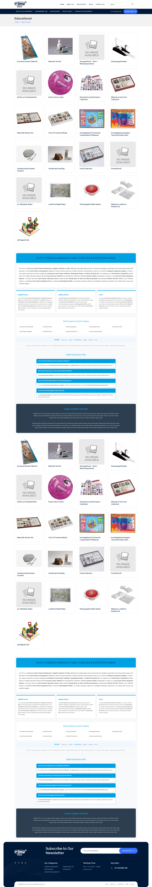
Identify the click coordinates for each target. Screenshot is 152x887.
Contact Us (100, 4)
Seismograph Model (119, 61)
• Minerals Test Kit (47, 327)
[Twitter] (19, 863)
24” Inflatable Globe (24, 204)
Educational (67, 11)
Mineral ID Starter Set (25, 133)
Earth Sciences (78, 339)
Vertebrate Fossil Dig (56, 169)
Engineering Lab (41, 11)
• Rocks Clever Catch (117, 327)
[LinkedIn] (22, 863)
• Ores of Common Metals (95, 331)
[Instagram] (25, 863)
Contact (132, 884)
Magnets (85, 339)
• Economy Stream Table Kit (26, 327)
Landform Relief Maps (57, 204)
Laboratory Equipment (83, 11)
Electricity (91, 339)
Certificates (81, 4)
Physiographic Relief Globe (90, 204)
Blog (91, 4)
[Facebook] (15, 863)
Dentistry (71, 339)
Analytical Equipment (24, 11)
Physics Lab (64, 339)
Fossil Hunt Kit (116, 169)
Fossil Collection (86, 169)
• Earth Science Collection (25, 331)
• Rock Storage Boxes (71, 327)
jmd (32, 884)
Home (62, 4)
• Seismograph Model (94, 327)
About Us (70, 4)
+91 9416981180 (120, 868)
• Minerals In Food (47, 331)
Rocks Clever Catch (56, 97)
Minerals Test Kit (54, 61)
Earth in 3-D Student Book (27, 97)
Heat (96, 339)
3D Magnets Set (23, 240)
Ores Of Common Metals (57, 133)
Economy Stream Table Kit (27, 61)
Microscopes (55, 11)
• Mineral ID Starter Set (71, 331)
